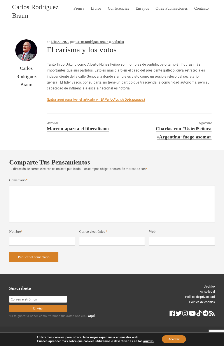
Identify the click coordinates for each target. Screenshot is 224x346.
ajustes (148, 341)
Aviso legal (207, 291)
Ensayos (142, 8)
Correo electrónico (93, 231)
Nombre (16, 231)
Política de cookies (202, 302)
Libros (96, 8)
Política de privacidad (200, 297)
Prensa (79, 8)
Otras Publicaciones (172, 8)
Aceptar (173, 339)
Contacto (201, 8)
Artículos (118, 42)
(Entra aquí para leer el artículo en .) (96, 99)
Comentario (18, 180)
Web (152, 231)
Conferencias (118, 8)
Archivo (209, 286)
